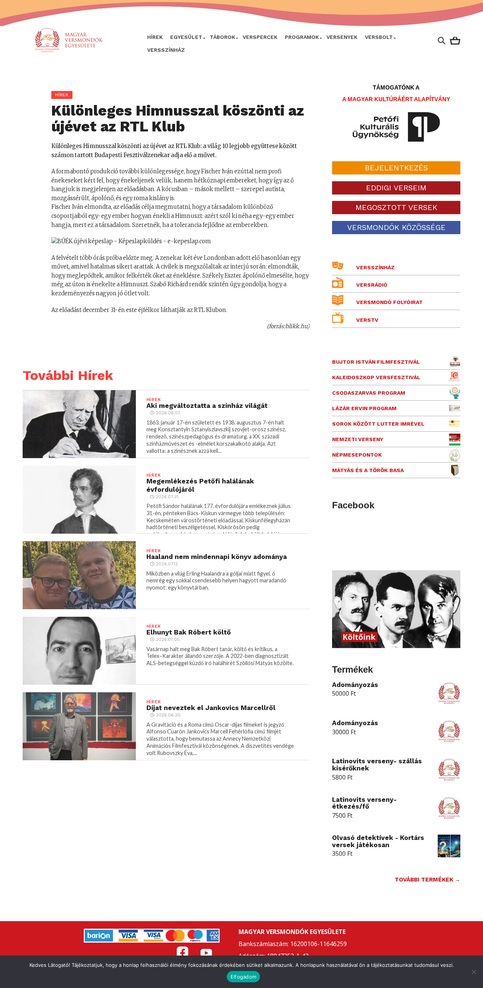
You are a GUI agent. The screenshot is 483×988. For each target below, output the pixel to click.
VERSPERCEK (260, 37)
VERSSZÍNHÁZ (166, 50)
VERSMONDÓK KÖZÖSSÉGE (396, 227)
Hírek (155, 37)
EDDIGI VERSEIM (396, 187)
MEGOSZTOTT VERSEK (396, 207)
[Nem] (473, 972)
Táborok (222, 37)
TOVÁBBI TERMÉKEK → (427, 879)
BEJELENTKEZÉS (396, 167)
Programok (302, 37)
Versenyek (341, 37)
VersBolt (379, 37)
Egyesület (186, 37)
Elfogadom (243, 977)
